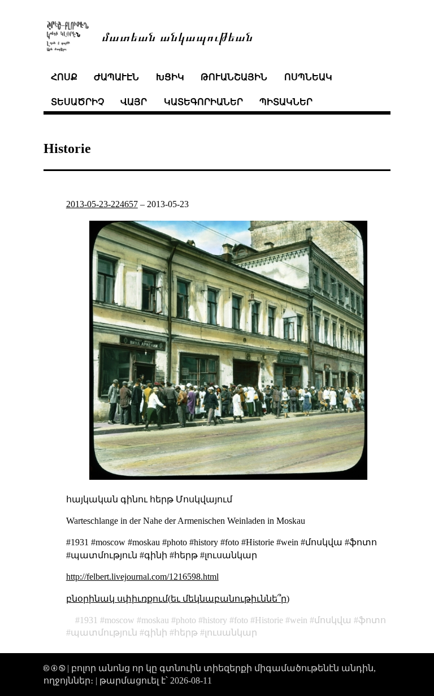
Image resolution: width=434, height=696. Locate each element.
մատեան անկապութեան (177, 36)
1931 (89, 620)
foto (241, 620)
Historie (269, 620)
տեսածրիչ (77, 102)
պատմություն (104, 632)
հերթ (186, 632)
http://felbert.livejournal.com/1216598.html (142, 576)
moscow (119, 620)
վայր (133, 102)
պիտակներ (286, 102)
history (215, 620)
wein (298, 620)
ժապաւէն (116, 77)
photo (186, 620)
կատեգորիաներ (203, 102)
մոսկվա (332, 620)
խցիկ (170, 77)
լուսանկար (231, 632)
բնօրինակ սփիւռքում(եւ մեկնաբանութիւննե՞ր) (177, 598)
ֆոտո (372, 620)
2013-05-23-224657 (102, 204)
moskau (155, 620)
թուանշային (234, 77)
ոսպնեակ (308, 77)
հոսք (64, 77)
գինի (155, 632)
